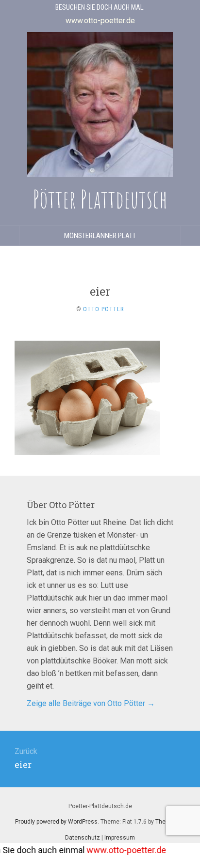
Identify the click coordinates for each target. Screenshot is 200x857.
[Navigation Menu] (190, 235)
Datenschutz (82, 837)
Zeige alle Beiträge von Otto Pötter (91, 703)
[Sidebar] (9, 235)
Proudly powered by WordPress (56, 821)
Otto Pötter (103, 309)
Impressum (119, 837)
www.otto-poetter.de (120, 850)
